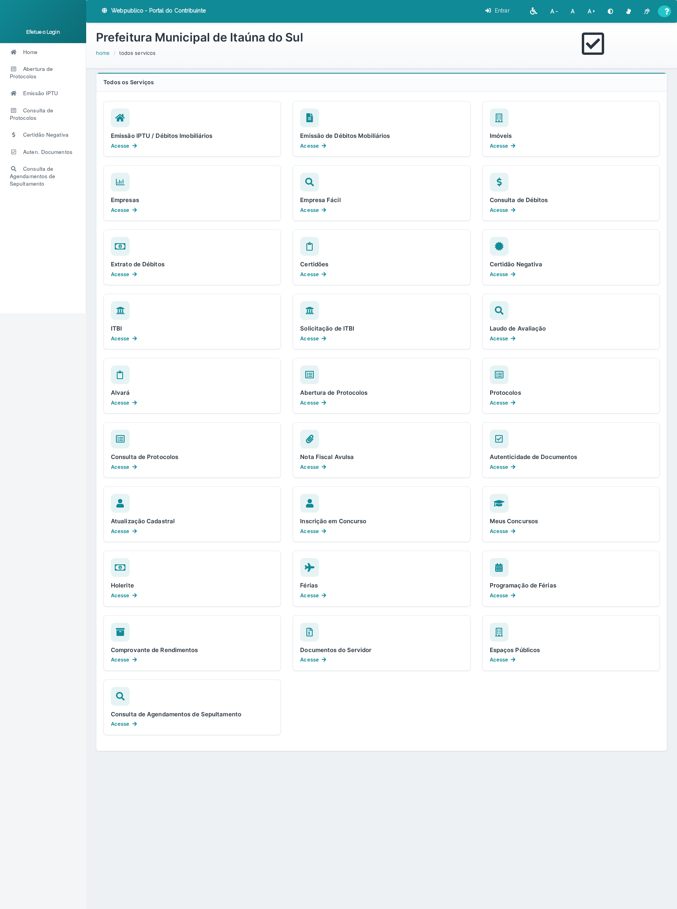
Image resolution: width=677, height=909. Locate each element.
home (103, 53)
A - (554, 11)
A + (591, 11)
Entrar (501, 10)
